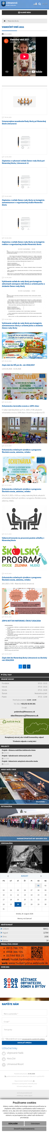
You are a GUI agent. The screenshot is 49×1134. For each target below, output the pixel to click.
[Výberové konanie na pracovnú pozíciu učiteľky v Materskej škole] (24, 518)
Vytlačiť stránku (28, 1081)
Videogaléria (7, 843)
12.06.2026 (7, 157)
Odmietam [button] (35, 1123)
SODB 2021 (5, 967)
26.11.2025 (7, 402)
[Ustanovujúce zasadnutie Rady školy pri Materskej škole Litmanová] (24, 102)
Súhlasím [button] (13, 1123)
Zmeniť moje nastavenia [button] (24, 1129)
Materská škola (13, 21)
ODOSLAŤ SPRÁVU (24, 1043)
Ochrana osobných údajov (24, 1086)
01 (38, 885)
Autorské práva (32, 1083)
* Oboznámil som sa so (24, 1039)
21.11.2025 (7, 485)
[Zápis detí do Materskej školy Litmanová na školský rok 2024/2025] (24, 638)
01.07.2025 (7, 534)
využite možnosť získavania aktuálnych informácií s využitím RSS (25, 1076)
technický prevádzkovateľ (24, 1093)
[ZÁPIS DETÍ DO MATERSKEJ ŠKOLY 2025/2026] (24, 601)
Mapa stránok (19, 1081)
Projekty (5, 746)
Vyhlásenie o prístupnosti (19, 1083)
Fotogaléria (6, 806)
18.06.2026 (7, 117)
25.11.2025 (7, 446)
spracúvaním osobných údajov (33, 1039)
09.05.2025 (7, 617)
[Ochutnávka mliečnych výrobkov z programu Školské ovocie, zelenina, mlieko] (24, 430)
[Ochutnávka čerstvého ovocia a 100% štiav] (24, 386)
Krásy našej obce (8, 769)
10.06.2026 (7, 196)
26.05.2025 (7, 574)
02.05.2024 (7, 654)
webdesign (20, 1095)
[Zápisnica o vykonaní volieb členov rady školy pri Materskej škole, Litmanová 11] (24, 141)
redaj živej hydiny (10, 944)
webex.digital (28, 1095)
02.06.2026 (7, 278)
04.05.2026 (7, 361)
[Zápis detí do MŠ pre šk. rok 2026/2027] (24, 345)
